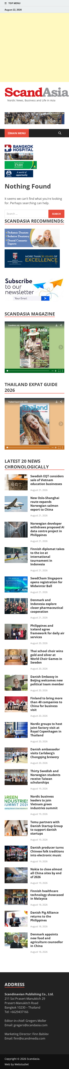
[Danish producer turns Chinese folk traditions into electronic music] (16, 848)
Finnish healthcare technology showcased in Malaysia (47, 895)
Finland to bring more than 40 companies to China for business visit (46, 704)
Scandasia (33, 1059)
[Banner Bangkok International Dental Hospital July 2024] (32, 246)
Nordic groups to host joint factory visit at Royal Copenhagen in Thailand (46, 729)
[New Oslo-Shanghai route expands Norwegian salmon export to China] (16, 498)
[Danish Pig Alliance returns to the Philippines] (16, 913)
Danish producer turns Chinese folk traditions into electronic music (47, 851)
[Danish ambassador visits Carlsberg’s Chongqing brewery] (16, 750)
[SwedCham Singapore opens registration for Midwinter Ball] (16, 579)
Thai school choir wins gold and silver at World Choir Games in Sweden (46, 657)
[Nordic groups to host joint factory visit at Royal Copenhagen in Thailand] (16, 724)
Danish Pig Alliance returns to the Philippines (44, 916)
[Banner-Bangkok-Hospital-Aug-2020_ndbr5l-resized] (19, 151)
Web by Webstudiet (17, 1064)
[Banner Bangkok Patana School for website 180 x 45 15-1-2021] (19, 176)
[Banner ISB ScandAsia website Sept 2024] (34, 123)
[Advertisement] (34, 47)
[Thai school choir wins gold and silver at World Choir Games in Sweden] (16, 651)
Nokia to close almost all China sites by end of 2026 (46, 873)
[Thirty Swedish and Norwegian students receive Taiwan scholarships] (16, 771)
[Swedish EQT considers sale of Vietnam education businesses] (16, 477)
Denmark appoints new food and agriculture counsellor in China (46, 940)
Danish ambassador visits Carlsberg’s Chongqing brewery (45, 753)
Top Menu (14, 3)
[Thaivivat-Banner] (21, 168)
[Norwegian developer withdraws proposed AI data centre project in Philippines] (16, 524)
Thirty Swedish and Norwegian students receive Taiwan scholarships (45, 776)
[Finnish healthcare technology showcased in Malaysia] (16, 891)
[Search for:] (34, 214)
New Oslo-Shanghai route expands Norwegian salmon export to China (44, 503)
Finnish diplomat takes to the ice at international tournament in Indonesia (47, 556)
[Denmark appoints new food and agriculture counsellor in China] (16, 935)
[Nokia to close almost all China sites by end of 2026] (16, 870)
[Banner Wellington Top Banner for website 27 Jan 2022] (19, 159)
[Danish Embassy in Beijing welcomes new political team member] (16, 677)
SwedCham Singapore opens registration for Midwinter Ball (46, 582)
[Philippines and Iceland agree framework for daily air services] (16, 626)
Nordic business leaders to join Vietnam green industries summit (44, 802)
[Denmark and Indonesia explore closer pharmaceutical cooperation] (16, 600)
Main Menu (18, 133)
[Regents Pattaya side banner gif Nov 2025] (32, 267)
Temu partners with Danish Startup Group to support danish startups (46, 828)
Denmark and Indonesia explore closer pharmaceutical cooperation (46, 605)
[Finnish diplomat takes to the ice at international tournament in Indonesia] (16, 549)
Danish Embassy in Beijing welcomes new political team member (47, 680)
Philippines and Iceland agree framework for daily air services (47, 631)
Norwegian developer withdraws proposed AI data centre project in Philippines (47, 529)
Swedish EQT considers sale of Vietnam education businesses (47, 480)
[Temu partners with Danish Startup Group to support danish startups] (16, 822)
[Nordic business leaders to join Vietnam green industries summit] (16, 797)
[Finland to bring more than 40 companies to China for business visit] (16, 699)
